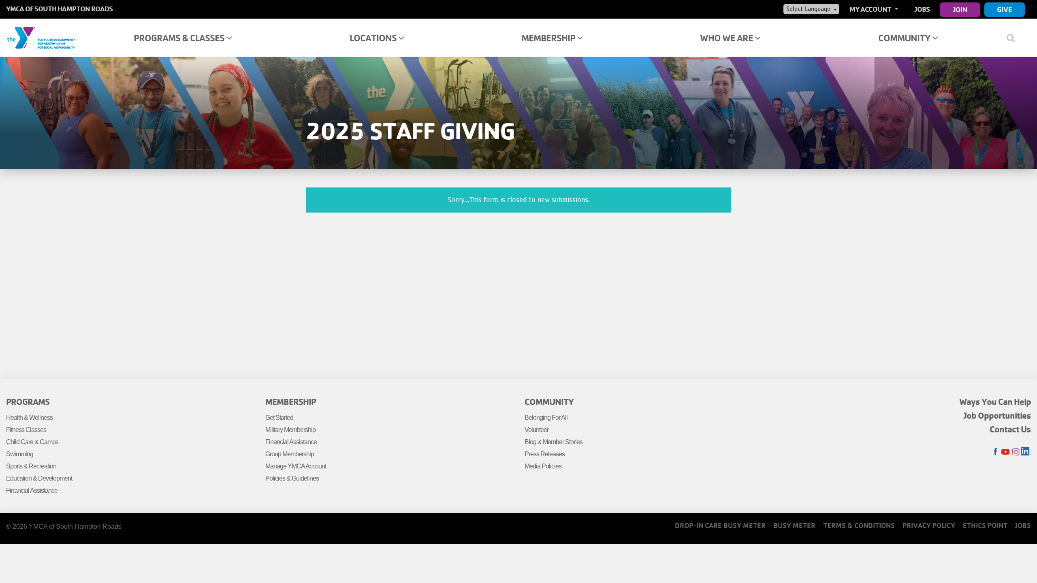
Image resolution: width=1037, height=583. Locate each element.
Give (1004, 9)
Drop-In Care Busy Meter (720, 525)
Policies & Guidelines (292, 478)
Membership (549, 38)
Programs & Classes (180, 38)
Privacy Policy (929, 525)
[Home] (41, 37)
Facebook (995, 452)
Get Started (279, 417)
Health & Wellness (29, 417)
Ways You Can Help (995, 401)
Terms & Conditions (859, 525)
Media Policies (543, 466)
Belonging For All (546, 417)
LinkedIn (1026, 452)
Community (905, 38)
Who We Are (727, 38)
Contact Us (1010, 429)
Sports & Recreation (31, 466)
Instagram (1016, 452)
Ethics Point (985, 525)
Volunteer (536, 429)
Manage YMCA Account (295, 466)
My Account (870, 9)
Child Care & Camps (32, 441)
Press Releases (545, 454)
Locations (374, 38)
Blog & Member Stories (554, 441)
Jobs (922, 9)
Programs (27, 401)
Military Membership (290, 429)
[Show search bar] (1014, 38)
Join (960, 9)
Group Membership (289, 454)
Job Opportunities (997, 415)
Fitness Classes (26, 429)
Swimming (19, 454)
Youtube (1006, 452)
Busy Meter (794, 525)
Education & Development (39, 478)
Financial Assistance (32, 490)
